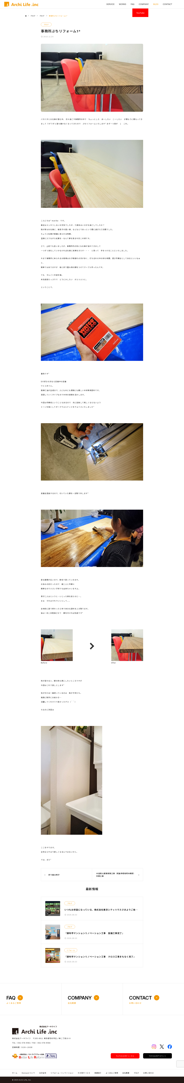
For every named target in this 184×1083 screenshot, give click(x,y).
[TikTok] (157, 1055)
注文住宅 (42, 1073)
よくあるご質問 (112, 1073)
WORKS (122, 4)
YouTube (140, 12)
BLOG (155, 4)
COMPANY (144, 4)
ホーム (14, 1073)
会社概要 (125, 1073)
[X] (162, 1047)
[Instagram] (154, 1047)
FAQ (132, 4)
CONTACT (167, 4)
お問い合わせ (148, 1073)
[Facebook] (170, 1047)
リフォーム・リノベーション (62, 1073)
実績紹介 (97, 1073)
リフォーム (71, 950)
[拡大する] (70, 632)
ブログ (46, 24)
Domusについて (28, 1073)
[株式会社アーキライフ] (21, 4)
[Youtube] (125, 1055)
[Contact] (34, 1056)
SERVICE (110, 4)
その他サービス (84, 1073)
